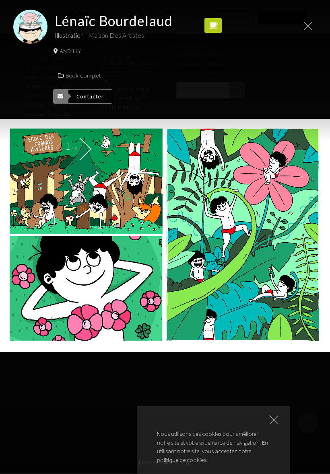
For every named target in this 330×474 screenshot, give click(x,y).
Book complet (83, 75)
